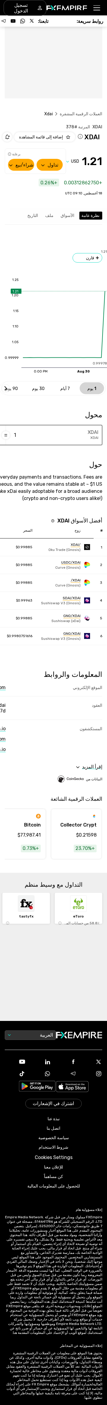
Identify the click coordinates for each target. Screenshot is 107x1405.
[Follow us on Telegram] (3, 21)
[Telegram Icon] (66, 1073)
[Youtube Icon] (15, 1061)
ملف (49, 215)
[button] (97, 7)
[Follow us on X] (32, 21)
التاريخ (32, 215)
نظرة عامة (90, 215)
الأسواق (67, 215)
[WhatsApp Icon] (40, 1073)
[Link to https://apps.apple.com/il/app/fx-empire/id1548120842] (72, 1087)
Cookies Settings (54, 1157)
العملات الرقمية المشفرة (81, 113)
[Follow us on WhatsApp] (22, 21)
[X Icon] (91, 1061)
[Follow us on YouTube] (13, 21)
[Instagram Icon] (91, 1073)
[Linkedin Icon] (40, 1061)
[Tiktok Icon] (15, 1073)
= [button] (5, 435)
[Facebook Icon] (66, 1061)
